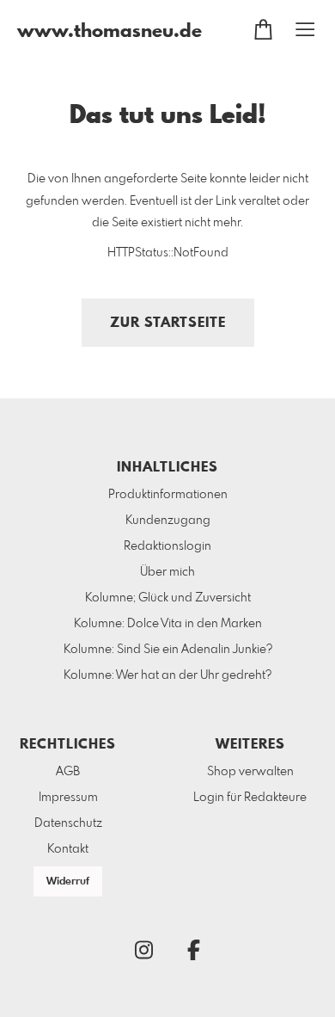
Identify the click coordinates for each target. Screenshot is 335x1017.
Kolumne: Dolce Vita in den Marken (168, 624)
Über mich (167, 572)
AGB (68, 772)
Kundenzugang (167, 521)
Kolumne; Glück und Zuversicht (168, 598)
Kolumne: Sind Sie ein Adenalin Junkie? (168, 650)
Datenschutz (68, 823)
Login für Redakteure (250, 798)
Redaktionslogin (167, 546)
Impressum (68, 798)
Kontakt (67, 849)
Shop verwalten (250, 772)
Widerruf (67, 882)
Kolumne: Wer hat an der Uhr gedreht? (167, 675)
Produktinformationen (168, 495)
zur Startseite (168, 323)
